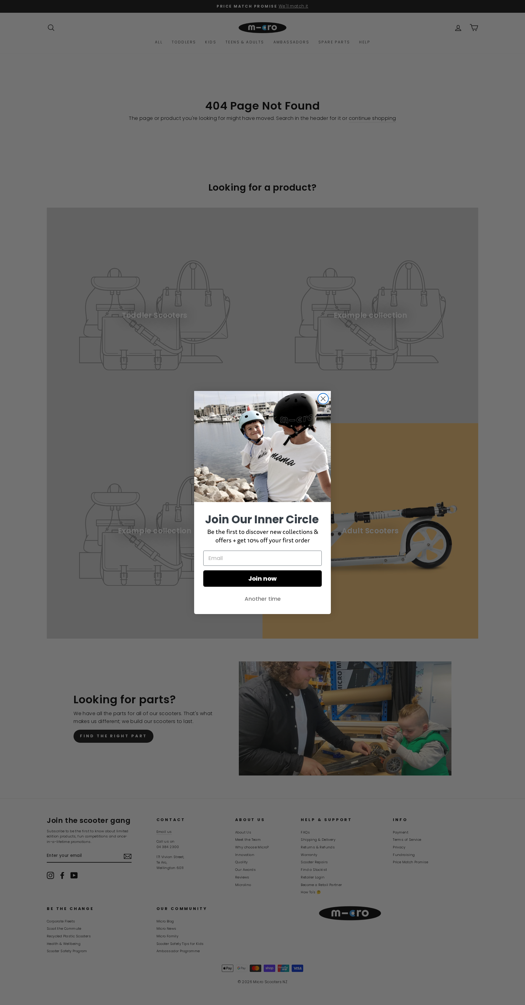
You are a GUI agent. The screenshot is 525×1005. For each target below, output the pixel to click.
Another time (263, 599)
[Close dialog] (323, 398)
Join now (262, 578)
